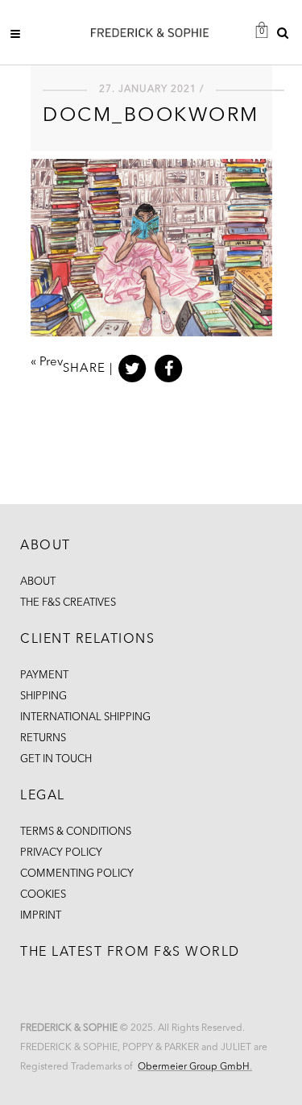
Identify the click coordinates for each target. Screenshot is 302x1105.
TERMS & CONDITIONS (75, 832)
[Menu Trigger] (20, 33)
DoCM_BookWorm (151, 116)
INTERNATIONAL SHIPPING (85, 717)
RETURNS (43, 738)
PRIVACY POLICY (61, 853)
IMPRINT (40, 916)
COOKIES (43, 895)
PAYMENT (44, 675)
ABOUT (38, 582)
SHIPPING (43, 696)
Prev (51, 363)
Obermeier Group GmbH (194, 1067)
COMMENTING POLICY (77, 874)
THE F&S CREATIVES (68, 603)
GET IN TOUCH (56, 759)
